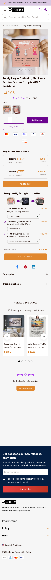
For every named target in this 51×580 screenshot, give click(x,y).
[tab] (19, 70)
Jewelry (14, 25)
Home (5, 25)
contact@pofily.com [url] (19, 510)
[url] (28, 552)
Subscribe (25, 489)
